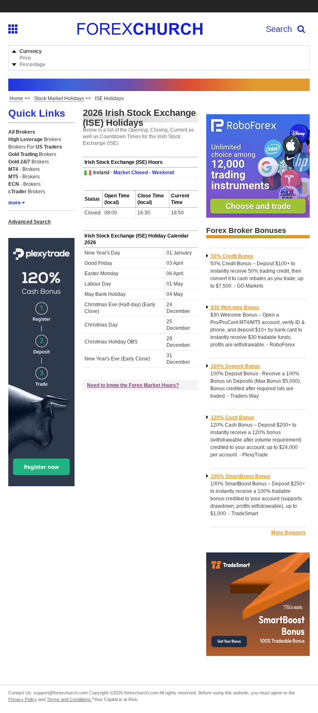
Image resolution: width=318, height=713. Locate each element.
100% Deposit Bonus (235, 366)
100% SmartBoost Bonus (240, 476)
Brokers (34, 139)
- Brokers (24, 169)
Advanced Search (29, 222)
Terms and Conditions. (69, 699)
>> (20, 98)
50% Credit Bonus (232, 256)
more (14, 203)
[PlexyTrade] (41, 483)
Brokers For (35, 147)
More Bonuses (288, 532)
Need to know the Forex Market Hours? (133, 385)
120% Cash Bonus (232, 417)
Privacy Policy (22, 699)
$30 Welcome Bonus (235, 307)
